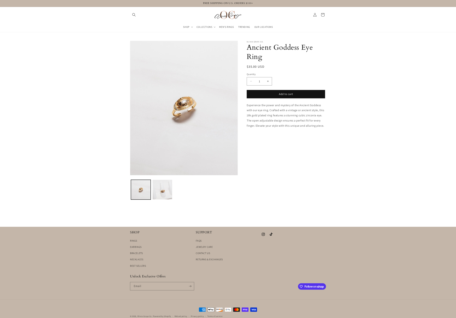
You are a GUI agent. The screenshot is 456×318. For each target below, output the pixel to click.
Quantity (251, 74)
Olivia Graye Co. (144, 316)
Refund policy (181, 316)
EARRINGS (136, 247)
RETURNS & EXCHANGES (209, 259)
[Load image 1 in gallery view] (141, 190)
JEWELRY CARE (204, 247)
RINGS (133, 240)
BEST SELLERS (138, 265)
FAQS (198, 240)
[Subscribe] (190, 286)
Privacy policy (197, 316)
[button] (134, 15)
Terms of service (214, 316)
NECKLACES (136, 259)
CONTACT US (203, 253)
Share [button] (254, 136)
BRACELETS (136, 253)
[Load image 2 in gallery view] (162, 190)
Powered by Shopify (162, 316)
